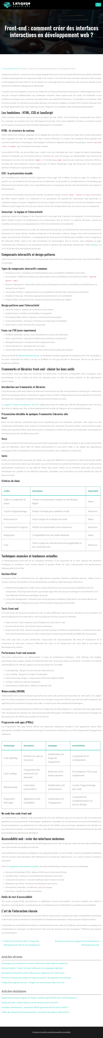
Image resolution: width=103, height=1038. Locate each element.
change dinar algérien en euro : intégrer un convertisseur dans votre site (33, 982)
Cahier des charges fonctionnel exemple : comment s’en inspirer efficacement (35, 1012)
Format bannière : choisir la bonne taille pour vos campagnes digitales (32, 968)
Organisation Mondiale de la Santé (23, 866)
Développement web (11, 69)
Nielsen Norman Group (28, 355)
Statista (94, 245)
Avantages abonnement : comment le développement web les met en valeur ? (35, 1007)
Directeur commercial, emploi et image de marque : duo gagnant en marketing (36, 978)
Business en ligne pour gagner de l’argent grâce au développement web (77, 943)
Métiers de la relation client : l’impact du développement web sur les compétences (22, 943)
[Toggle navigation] (98, 5)
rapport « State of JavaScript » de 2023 (21, 405)
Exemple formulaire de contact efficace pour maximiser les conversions (33, 973)
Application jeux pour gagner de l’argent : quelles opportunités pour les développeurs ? (40, 998)
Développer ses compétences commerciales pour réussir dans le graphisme (35, 963)
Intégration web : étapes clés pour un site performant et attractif (30, 1002)
